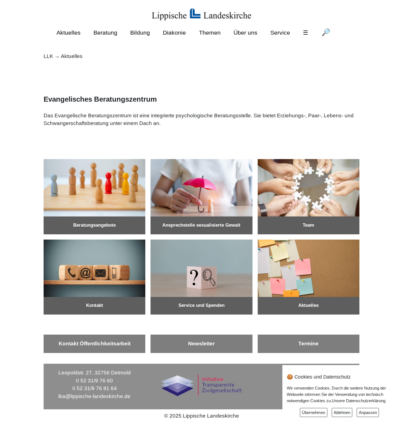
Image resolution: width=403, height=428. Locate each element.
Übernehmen (313, 412)
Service (280, 32)
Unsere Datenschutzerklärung (358, 400)
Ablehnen (342, 412)
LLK (48, 56)
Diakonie (174, 32)
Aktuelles (68, 32)
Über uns (245, 32)
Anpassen (368, 412)
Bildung (140, 32)
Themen (210, 32)
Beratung (105, 32)
